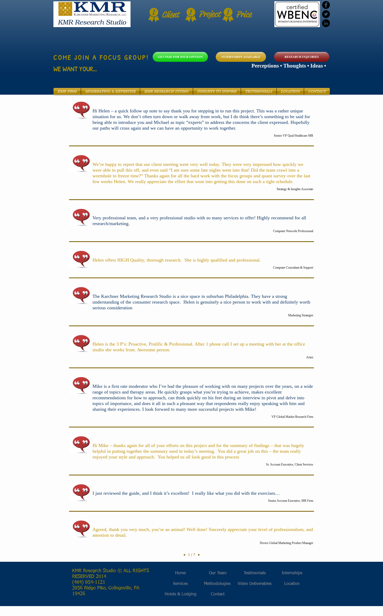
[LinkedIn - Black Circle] (326, 23)
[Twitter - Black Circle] (326, 14)
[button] (67, 91)
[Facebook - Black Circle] (326, 5)
